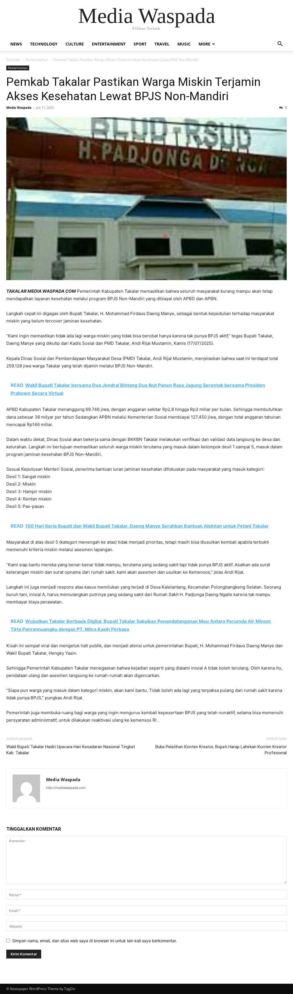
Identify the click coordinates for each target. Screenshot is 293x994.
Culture (75, 44)
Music (184, 44)
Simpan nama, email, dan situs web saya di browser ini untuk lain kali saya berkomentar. (94, 940)
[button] (280, 44)
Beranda (13, 59)
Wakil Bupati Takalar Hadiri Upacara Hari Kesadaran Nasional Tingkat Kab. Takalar (70, 749)
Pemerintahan (36, 59)
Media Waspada (18, 107)
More (204, 44)
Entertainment (109, 44)
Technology (44, 44)
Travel (162, 44)
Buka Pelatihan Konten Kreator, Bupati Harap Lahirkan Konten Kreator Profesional (221, 749)
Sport (140, 44)
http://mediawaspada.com (66, 788)
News (16, 44)
